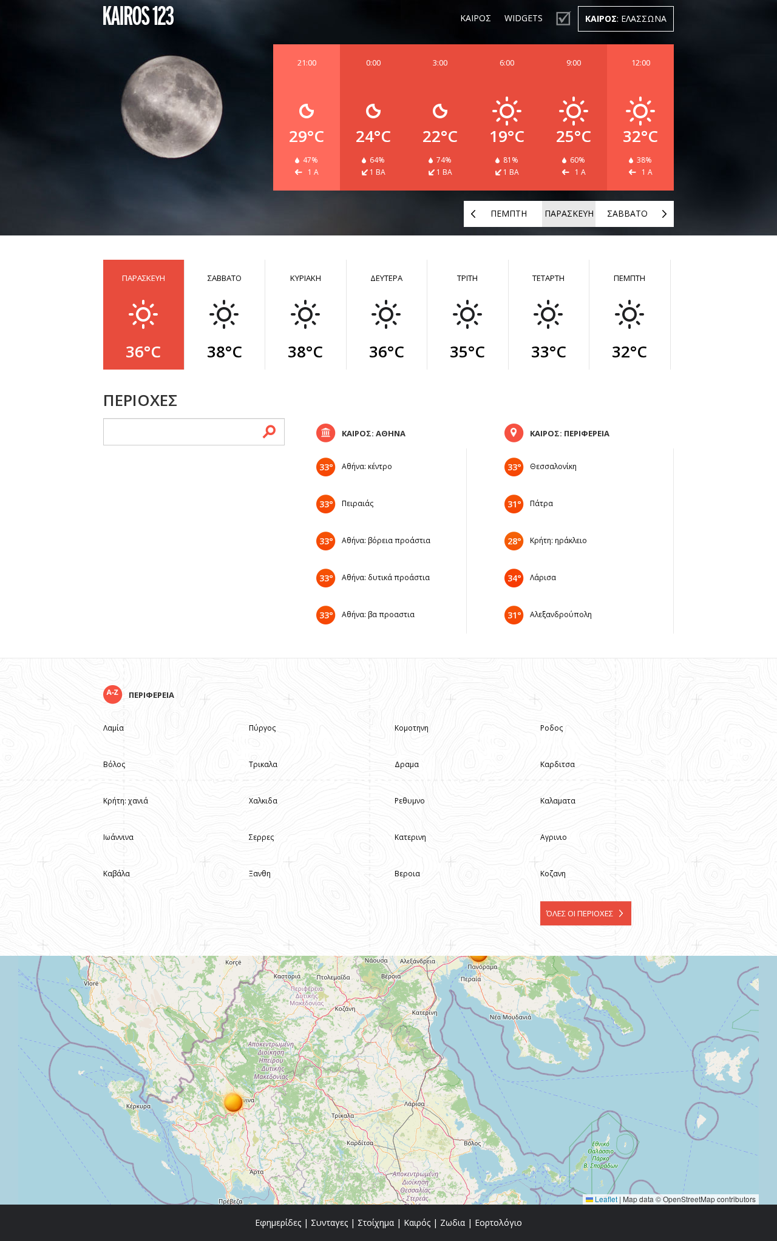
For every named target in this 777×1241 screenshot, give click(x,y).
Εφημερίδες (278, 1222)
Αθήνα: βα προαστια (378, 614)
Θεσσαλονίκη (553, 466)
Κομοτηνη (412, 728)
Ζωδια (452, 1222)
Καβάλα (116, 873)
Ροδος (551, 728)
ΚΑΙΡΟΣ (475, 18)
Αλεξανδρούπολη (561, 614)
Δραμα (407, 764)
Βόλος (114, 764)
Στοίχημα (376, 1222)
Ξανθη (260, 873)
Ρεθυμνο (410, 801)
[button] (233, 1102)
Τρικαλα (263, 764)
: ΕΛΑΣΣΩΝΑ (626, 18)
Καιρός (417, 1222)
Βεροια (407, 873)
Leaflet (605, 1199)
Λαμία (113, 728)
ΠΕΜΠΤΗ (508, 213)
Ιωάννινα (118, 837)
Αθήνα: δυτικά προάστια (386, 577)
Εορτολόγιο (498, 1222)
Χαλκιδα (263, 801)
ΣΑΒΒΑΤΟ (627, 213)
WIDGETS (523, 18)
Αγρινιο (553, 837)
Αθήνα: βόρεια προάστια (386, 540)
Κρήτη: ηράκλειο (558, 540)
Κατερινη (410, 837)
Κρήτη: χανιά (125, 801)
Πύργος (262, 728)
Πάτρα (541, 503)
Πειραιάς (357, 503)
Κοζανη (553, 873)
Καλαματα (557, 801)
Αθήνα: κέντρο (367, 466)
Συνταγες (329, 1222)
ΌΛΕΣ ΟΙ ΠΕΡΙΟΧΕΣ (579, 913)
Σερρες (261, 837)
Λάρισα (543, 577)
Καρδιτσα (557, 764)
